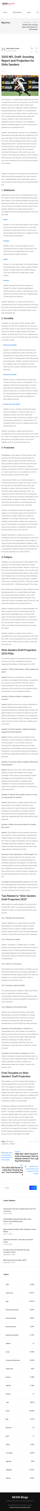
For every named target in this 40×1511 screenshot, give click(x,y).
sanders (12, 1144)
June (20, 1402)
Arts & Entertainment (20, 1310)
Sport (20, 1436)
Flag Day (20, 1385)
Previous (17, 1151)
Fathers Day (20, 1369)
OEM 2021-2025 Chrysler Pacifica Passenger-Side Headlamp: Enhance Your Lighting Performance (27, 1157)
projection (5, 1144)
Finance (20, 1377)
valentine (20, 1461)
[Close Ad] (20, 1509)
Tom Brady (20, 1453)
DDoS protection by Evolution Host (20, 1507)
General (20, 1394)
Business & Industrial (20, 1335)
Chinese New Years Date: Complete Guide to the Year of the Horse (19, 1210)
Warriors (20, 1478)
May (20, 1419)
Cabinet (20, 1343)
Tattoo (20, 1444)
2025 (7, 1141)
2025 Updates (17, 12)
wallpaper (20, 1470)
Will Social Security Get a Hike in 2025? (15, 1260)
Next (21, 1165)
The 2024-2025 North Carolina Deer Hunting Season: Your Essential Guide (12, 1171)
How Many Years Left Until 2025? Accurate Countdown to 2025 (16, 1251)
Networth (20, 1427)
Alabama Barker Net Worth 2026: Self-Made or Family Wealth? (19, 1230)
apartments (20, 1293)
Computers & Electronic (20, 1360)
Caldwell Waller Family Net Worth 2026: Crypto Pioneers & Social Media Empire (17, 1220)
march (20, 1411)
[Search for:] (16, 1188)
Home (5, 12)
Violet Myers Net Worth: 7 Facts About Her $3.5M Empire (18, 1241)
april (20, 1301)
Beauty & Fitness (20, 1326)
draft (11, 1141)
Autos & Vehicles (20, 1318)
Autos (29, 12)
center (20, 1352)
